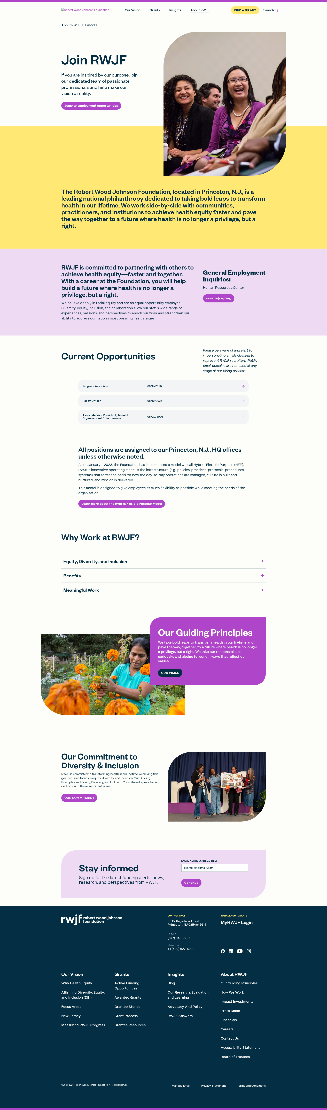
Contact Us (230, 1038)
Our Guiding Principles (239, 983)
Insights (176, 974)
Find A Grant (245, 10)
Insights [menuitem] (175, 10)
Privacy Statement (213, 1086)
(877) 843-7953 (179, 938)
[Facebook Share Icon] (223, 952)
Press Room (230, 1010)
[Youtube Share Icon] (240, 951)
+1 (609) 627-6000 (181, 949)
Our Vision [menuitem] (132, 10)
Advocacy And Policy (185, 1006)
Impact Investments (237, 1001)
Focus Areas (71, 1006)
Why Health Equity (76, 983)
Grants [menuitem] (155, 10)
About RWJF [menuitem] (200, 10)
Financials (229, 1020)
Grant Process (126, 1016)
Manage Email (181, 1086)
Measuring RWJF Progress (83, 1025)
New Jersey (71, 1016)
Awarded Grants (127, 997)
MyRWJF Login (237, 922)
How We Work (232, 992)
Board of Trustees (235, 1056)
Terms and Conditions (251, 1086)
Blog (171, 983)
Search (268, 10)
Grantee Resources (130, 1025)
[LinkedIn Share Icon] (231, 952)
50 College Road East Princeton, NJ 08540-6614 (187, 923)
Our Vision (72, 974)
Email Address (199, 861)
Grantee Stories (127, 1006)
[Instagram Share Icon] (249, 952)
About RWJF (234, 974)
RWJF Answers (180, 1016)
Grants (121, 974)
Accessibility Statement (240, 1047)
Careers (227, 1029)
